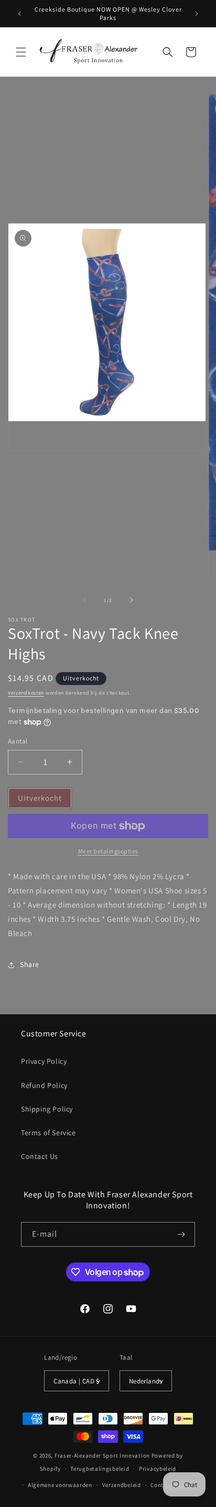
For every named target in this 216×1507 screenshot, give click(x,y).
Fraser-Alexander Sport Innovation (102, 1455)
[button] (21, 52)
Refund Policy (44, 1085)
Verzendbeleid (121, 1485)
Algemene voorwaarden (60, 1485)
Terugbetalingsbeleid (99, 1468)
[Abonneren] (181, 1234)
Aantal (17, 741)
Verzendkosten (26, 692)
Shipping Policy (47, 1109)
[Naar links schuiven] (84, 600)
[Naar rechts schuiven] (132, 600)
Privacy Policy (44, 1061)
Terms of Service (48, 1132)
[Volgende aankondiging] (196, 13)
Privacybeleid (157, 1468)
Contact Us (39, 1156)
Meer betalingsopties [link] (108, 851)
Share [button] (29, 964)
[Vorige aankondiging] (19, 13)
